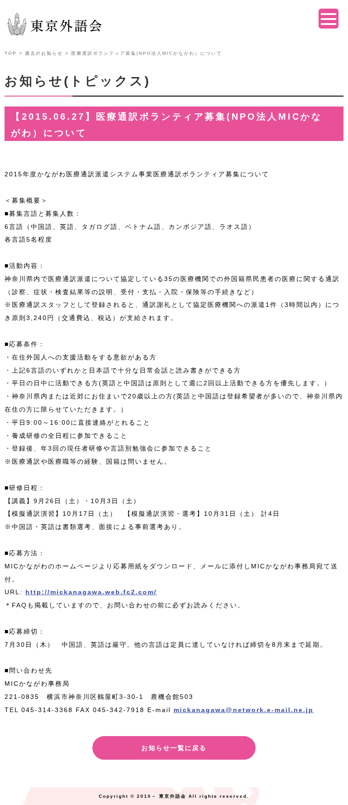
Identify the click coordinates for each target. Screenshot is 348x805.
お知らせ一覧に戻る (174, 748)
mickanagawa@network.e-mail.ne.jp (244, 709)
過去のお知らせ (44, 53)
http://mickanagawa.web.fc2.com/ (91, 592)
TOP (11, 53)
